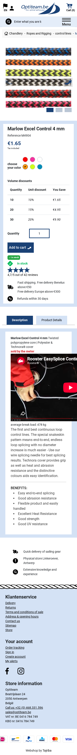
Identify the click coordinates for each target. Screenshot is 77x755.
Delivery (10, 603)
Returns (10, 607)
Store (8, 630)
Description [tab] (20, 320)
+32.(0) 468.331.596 (29, 707)
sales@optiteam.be (18, 712)
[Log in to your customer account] (12, 8)
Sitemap (10, 625)
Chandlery (16, 33)
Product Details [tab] (51, 320)
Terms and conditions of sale (24, 612)
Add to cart (17, 247)
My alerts (11, 661)
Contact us (12, 621)
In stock (22, 263)
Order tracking (14, 647)
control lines (63, 33)
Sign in (9, 652)
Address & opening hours (21, 616)
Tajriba (47, 750)
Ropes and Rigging (39, 33)
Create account (15, 656)
